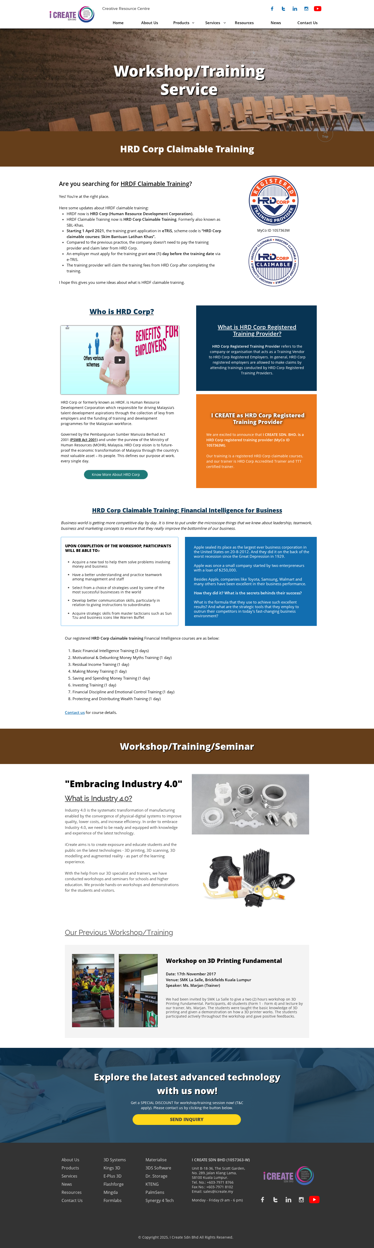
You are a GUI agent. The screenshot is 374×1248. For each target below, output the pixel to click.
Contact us (75, 712)
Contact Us (72, 1200)
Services (69, 1176)
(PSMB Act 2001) (84, 439)
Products (70, 1168)
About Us (71, 1160)
